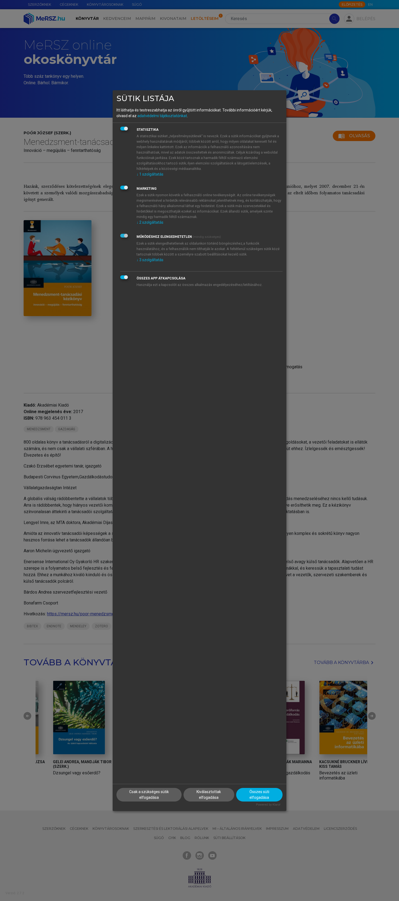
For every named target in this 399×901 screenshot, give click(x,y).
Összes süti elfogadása (259, 795)
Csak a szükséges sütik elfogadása (149, 795)
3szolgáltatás (150, 260)
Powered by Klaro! (268, 804)
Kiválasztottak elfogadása (209, 795)
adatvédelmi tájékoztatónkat (162, 116)
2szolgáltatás (150, 222)
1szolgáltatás (150, 174)
